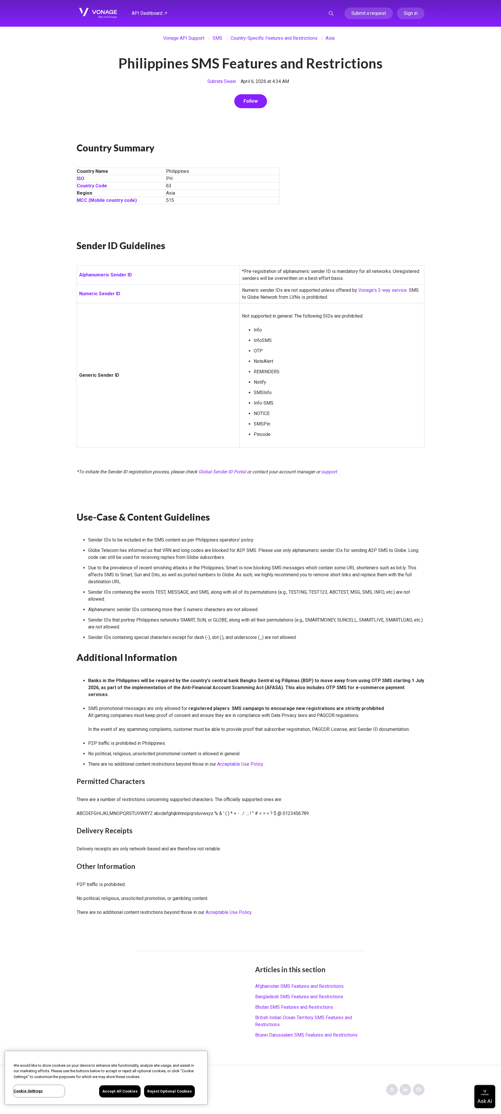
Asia (330, 38)
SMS (217, 38)
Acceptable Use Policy (240, 764)
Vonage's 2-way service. (383, 290)
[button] (331, 13)
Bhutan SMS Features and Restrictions (294, 1007)
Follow (251, 101)
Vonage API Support (183, 38)
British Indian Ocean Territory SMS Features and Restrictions (303, 1021)
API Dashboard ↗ (149, 13)
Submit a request (368, 13)
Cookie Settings (28, 1091)
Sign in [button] (411, 13)
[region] (106, 1078)
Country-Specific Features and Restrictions (273, 38)
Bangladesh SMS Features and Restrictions (299, 996)
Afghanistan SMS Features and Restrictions (299, 986)
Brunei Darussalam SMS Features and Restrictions (306, 1035)
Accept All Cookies (119, 1091)
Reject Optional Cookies (169, 1091)
